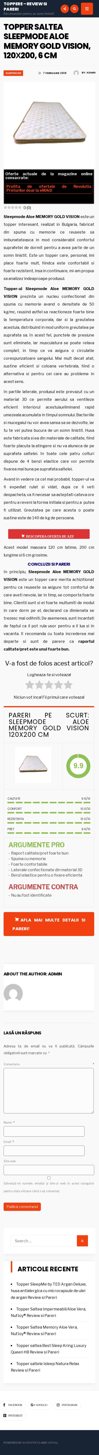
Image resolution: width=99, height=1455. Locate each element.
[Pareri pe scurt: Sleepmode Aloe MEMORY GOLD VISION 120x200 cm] (33, 766)
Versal (52, 1442)
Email (9, 1142)
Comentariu (49, 1064)
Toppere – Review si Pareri (25, 6)
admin (91, 72)
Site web (10, 1161)
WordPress (31, 1442)
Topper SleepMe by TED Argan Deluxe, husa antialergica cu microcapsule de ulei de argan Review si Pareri (49, 1291)
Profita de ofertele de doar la (48, 188)
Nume (9, 1122)
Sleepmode (13, 73)
